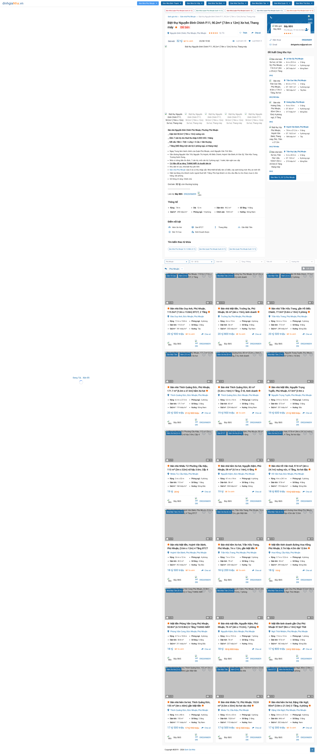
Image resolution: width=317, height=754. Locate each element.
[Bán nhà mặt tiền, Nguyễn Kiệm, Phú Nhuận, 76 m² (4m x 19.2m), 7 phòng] (239, 604)
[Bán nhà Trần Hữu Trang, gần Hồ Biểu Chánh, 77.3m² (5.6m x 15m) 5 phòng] (290, 289)
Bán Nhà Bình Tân (259, 3)
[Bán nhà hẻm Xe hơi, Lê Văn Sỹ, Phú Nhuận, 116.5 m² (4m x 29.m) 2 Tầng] (275, 65)
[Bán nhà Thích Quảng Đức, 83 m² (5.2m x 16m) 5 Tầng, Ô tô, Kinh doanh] (239, 367)
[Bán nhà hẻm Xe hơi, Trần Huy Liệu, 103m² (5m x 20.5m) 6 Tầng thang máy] (275, 159)
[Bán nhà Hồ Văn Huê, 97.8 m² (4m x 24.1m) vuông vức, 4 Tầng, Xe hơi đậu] (290, 446)
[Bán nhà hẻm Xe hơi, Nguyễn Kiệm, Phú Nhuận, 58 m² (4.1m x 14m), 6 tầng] (239, 446)
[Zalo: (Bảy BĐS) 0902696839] (200, 194)
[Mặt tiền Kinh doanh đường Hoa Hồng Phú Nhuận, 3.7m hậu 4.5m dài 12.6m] (290, 525)
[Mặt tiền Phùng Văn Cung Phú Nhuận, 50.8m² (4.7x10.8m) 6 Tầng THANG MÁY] (189, 604)
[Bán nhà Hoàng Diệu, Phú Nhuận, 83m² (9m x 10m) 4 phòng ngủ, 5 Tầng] (275, 110)
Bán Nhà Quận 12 (281, 3)
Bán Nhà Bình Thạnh (171, 3)
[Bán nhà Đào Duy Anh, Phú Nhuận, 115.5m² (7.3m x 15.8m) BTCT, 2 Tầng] (189, 289)
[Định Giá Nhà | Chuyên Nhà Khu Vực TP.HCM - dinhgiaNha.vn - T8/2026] (13, 3)
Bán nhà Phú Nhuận (188, 17)
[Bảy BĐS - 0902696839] (169, 343)
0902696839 (190, 194)
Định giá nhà (172, 17)
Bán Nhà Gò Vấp (193, 3)
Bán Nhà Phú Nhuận (147, 3)
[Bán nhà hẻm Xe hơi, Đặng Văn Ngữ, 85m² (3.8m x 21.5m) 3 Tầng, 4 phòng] (290, 682)
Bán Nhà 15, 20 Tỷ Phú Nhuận (283, 177)
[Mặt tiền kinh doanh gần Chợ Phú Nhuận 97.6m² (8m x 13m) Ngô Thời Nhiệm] (290, 604)
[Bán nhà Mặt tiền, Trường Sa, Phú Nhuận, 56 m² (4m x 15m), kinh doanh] (239, 289)
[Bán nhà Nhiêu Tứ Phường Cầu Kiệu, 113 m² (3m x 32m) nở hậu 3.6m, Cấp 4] (189, 446)
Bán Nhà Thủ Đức (303, 3)
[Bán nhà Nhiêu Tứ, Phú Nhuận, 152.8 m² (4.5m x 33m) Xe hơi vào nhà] (239, 682)
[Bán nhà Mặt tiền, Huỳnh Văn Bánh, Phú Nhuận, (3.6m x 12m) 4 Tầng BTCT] (189, 525)
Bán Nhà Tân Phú (237, 3)
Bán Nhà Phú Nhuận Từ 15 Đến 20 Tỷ (182, 249)
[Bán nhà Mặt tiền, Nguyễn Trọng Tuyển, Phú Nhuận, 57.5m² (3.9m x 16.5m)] (290, 367)
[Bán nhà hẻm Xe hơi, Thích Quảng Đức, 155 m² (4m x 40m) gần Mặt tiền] (189, 682)
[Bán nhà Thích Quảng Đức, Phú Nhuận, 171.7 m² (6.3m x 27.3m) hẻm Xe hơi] (189, 367)
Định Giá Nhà (190, 750)
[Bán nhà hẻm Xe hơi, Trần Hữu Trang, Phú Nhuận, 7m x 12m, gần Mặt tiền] (239, 525)
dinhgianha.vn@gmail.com (301, 45)
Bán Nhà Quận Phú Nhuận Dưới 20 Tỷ (179, 11)
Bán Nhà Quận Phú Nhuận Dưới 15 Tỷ (209, 11)
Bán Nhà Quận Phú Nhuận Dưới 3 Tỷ (239, 11)
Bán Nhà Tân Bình (215, 3)
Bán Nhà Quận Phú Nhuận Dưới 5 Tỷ (270, 11)
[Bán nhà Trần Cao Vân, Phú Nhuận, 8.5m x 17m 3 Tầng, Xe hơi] (275, 86)
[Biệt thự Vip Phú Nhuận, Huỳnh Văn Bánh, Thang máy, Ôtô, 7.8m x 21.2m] (275, 135)
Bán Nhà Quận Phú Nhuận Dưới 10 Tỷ (300, 11)
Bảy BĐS (288, 26)
